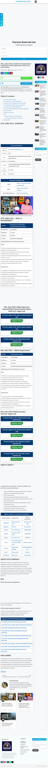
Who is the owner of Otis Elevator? (13, 116)
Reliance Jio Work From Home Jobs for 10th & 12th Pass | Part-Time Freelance (43, 122)
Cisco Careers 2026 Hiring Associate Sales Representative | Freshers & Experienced (43, 142)
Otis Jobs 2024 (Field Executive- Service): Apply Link (16, 108)
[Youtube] (43, 77)
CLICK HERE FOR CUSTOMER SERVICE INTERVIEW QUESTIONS (16, 625)
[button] (36, 2)
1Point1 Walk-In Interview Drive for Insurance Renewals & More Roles (43, 135)
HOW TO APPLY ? (8, 110)
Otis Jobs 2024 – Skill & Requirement (12, 101)
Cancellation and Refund (24, 747)
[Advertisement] (24, 12)
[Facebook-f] (1, 762)
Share (3, 672)
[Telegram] (41, 77)
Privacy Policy (23, 752)
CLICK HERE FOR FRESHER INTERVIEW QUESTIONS (13, 622)
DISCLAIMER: (7, 120)
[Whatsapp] (10, 762)
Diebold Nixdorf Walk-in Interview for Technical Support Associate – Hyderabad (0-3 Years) (24, 705)
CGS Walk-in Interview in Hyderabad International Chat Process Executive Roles (43, 129)
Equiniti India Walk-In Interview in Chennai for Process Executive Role (7, 705)
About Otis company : (9, 112)
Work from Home (27, 542)
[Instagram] (38, 77)
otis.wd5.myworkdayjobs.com (16, 149)
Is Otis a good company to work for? (14, 118)
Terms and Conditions (25, 750)
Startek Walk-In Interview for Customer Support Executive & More (7, 724)
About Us (22, 754)
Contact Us (22, 744)
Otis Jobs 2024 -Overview (10, 99)
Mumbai (6, 529)
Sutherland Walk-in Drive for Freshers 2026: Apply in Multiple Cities (43, 105)
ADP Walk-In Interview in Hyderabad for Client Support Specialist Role (42, 110)
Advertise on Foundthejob (23, 742)
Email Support (24, 193)
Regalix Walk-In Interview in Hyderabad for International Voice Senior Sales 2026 (43, 116)
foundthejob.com (23, 1)
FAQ (5, 114)
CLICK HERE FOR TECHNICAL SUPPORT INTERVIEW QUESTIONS (16, 643)
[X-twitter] (12, 762)
